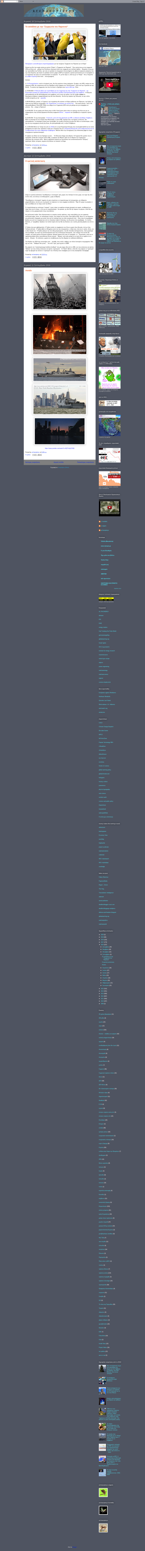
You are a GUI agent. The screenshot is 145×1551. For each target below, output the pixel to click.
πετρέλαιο (102, 1249)
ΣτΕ (100, 1300)
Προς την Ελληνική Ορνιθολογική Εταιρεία (113, 136)
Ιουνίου (104, 973)
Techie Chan (104, 560)
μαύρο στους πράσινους (106, 1218)
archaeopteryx (105, 530)
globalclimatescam (104, 774)
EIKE (100, 623)
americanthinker (103, 900)
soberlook (101, 855)
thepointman (102, 805)
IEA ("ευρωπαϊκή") (104, 647)
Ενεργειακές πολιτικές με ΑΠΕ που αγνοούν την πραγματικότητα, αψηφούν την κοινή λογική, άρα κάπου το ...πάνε (113, 1448)
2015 (102, 988)
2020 (102, 934)
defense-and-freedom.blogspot (107, 912)
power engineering (104, 666)
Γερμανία (101, 1069)
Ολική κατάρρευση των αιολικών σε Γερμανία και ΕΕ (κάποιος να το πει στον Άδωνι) (113, 1390)
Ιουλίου (104, 970)
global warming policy (105, 770)
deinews (101, 615)
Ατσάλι (28, 270)
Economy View (103, 835)
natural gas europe (104, 658)
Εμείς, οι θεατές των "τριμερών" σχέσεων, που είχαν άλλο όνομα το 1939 (113, 205)
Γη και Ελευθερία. (106, 550)
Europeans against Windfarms (107, 692)
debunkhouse (102, 754)
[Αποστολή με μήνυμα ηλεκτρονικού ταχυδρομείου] (33, 148)
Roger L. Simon (103, 885)
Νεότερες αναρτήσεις (32, 462)
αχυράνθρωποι (103, 1061)
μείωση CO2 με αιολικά (105, 1226)
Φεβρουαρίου (106, 983)
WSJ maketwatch (104, 858)
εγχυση (101, 1108)
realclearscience (103, 674)
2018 (102, 939)
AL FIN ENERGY (104, 611)
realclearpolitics (103, 920)
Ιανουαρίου (105, 985)
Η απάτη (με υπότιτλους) (106, 817)
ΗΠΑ (100, 1159)
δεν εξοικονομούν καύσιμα (106, 1088)
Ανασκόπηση (102, 1049)
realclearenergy (103, 670)
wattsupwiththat (103, 813)
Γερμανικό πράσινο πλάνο (106, 1073)
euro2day (101, 839)
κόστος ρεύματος (103, 1210)
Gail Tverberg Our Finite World (107, 631)
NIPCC (101, 734)
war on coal (102, 1355)
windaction (102, 712)
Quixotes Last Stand (105, 700)
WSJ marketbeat (103, 862)
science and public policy (106, 801)
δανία (100, 1077)
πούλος (101, 1265)
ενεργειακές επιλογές (105, 1139)
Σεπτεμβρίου (106, 954)
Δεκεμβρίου (105, 947)
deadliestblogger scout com (107, 904)
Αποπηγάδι (102, 1053)
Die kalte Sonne (103, 730)
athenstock (102, 827)
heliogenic (102, 777)
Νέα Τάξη (101, 1237)
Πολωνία (101, 1253)
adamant (101, 896)
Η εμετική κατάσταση (35, 161)
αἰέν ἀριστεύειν (105, 578)
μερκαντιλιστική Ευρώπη (106, 1229)
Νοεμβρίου (105, 949)
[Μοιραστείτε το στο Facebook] (39, 148)
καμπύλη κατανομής (104, 1190)
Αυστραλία (102, 1057)
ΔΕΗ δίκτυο (102, 1084)
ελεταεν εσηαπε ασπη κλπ (106, 1112)
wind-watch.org (103, 708)
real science (102, 793)
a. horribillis (104, 521)
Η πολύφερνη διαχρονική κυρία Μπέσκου (112, 1379)
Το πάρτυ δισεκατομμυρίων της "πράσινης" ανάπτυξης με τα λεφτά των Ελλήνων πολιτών (113, 1427)
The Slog (101, 889)
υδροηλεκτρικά (103, 1316)
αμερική (101, 1041)
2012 (102, 996)
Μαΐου (104, 975)
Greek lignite (102, 643)
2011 (102, 998)
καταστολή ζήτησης (104, 1202)
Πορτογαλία (102, 1257)
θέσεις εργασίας (103, 1163)
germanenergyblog (104, 635)
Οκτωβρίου (105, 952)
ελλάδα (101, 1128)
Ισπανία (101, 1182)
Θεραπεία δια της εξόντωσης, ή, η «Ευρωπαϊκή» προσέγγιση (112, 215)
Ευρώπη (101, 1147)
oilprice (101, 662)
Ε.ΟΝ (100, 1104)
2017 (102, 942)
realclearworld (103, 924)
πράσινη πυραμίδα (104, 1277)
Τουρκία (101, 1308)
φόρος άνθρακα (103, 1320)
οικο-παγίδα (102, 1241)
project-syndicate (104, 847)
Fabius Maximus (103, 877)
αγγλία (101, 1022)
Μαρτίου (105, 980)
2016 (102, 944)
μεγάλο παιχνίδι (103, 1222)
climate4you (102, 750)
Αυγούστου (105, 968)
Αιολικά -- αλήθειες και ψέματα (107, 1033)
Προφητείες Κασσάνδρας (106, 1288)
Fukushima (102, 1335)
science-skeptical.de (105, 682)
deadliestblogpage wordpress (107, 908)
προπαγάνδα (102, 1284)
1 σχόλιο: (28, 147)
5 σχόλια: (28, 454)
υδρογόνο (101, 1312)
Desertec (101, 1328)
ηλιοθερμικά (102, 1155)
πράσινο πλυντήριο (104, 1281)
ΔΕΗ (100, 1081)
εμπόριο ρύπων (103, 1132)
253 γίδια (101, 1018)
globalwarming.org (104, 639)
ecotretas (101, 762)
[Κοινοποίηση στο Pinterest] (41, 148)
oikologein (104, 569)
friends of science (104, 766)
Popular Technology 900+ (106, 742)
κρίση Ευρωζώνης (104, 1214)
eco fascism (102, 758)
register (101, 678)
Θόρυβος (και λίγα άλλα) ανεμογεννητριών (114, 224)
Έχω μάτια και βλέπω (107, 555)
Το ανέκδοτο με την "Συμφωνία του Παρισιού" (46, 27)
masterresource (103, 654)
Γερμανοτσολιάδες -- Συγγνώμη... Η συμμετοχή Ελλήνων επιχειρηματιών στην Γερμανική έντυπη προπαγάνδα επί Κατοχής (109, 173)
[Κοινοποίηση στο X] (37, 148)
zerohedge (102, 866)
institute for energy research (107, 650)
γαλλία (101, 1065)
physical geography (104, 789)
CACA (100, 723)
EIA (100, 619)
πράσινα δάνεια (103, 1269)
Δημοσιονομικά (103, 1096)
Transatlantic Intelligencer (106, 892)
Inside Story (102, 1343)
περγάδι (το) (105, 564)
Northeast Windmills (104, 696)
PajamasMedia (103, 881)
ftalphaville (102, 843)
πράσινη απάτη (103, 1273)
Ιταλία (100, 1186)
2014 (102, 991)
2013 (102, 993)
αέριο (100, 1026)
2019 (102, 937)
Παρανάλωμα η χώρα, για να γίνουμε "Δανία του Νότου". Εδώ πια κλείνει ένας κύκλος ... (114, 110)
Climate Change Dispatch (106, 726)
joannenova (102, 785)
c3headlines (102, 746)
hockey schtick (103, 781)
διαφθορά (101, 1100)
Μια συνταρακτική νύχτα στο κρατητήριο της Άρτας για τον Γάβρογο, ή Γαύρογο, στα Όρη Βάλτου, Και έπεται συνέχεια (114, 150)
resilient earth (103, 797)
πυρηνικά (101, 1292)
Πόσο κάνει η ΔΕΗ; (104, 1261)
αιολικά (101, 1030)
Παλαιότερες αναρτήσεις (85, 462)
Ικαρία (100, 1171)
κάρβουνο (101, 1198)
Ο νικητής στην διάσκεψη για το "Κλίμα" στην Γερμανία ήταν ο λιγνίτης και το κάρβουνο (114, 1437)
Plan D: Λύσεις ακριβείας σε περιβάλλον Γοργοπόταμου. (111, 194)
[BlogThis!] (35, 148)
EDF (100, 1332)
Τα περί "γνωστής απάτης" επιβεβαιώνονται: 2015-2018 (113, 1472)
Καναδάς (101, 1194)
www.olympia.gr (106, 546)
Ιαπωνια (101, 1167)
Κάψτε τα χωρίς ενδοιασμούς (111, 182)
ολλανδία (101, 1245)
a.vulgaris (103, 526)
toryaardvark (102, 809)
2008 (102, 1003)
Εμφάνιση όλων (117, 588)
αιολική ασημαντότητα (105, 1037)
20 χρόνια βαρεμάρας (105, 1014)
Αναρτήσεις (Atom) (63, 467)
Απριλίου (105, 978)
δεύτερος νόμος (103, 1092)
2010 (102, 1001)
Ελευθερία (102, 1120)
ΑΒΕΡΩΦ (104, 574)
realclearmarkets (103, 851)
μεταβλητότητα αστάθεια (106, 1233)
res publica (102, 1351)
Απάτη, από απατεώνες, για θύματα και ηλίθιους (114, 158)
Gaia (100, 1339)
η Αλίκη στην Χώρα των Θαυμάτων (109, 1151)
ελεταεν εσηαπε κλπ (105, 1116)
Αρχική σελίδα (59, 462)
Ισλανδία (101, 1179)
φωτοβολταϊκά (103, 1324)
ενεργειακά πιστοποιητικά (106, 1135)
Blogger (74, 1547)
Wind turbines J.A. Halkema (107, 704)
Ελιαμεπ (101, 1124)
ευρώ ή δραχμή (103, 1143)
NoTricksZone (103, 738)
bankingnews (102, 831)
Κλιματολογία (103, 1206)
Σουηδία (101, 1296)
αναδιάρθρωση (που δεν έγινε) (107, 1045)
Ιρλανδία (101, 1175)
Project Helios (103, 1347)
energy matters (103, 627)
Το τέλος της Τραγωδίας (106, 1304)
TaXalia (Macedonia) (107, 541)
